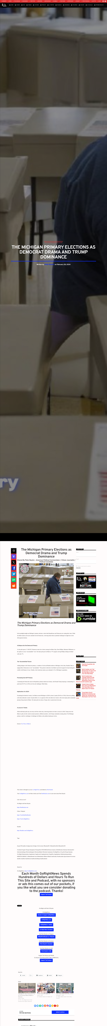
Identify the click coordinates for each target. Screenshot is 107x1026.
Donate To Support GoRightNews (46, 936)
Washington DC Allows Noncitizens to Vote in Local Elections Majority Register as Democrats (26, 1017)
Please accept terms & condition (84, 587)
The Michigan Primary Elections (53, 252)
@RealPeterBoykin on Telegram (46, 958)
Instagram (47, 1)
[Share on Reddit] (13, 607)
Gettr (94, 1)
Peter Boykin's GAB (46, 972)
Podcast (44, 5)
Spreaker (70, 1)
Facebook (25, 1)
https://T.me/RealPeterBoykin (24, 836)
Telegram (17, 1)
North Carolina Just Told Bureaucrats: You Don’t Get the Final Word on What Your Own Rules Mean (89, 693)
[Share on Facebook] (13, 590)
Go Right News (36, 811)
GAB (100, 1)
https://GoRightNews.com (31, 892)
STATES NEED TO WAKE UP (43, 1015)
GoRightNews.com (24, 815)
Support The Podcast (46, 916)
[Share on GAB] (13, 601)
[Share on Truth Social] (13, 578)
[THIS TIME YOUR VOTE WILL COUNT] (65, 1010)
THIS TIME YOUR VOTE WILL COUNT (64, 1015)
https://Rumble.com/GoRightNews (25, 852)
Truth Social (86, 1)
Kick (10, 1)
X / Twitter (51, 5)
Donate (4, 1)
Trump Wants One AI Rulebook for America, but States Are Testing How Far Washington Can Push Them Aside (86, 717)
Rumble (55, 1)
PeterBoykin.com (99, 5)
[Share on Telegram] (13, 596)
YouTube (62, 1)
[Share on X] (13, 584)
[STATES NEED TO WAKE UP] (46, 1010)
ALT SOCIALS (90, 5)
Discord (40, 1)
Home (12, 5)
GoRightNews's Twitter (46, 946)
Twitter (33, 1)
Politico (28, 745)
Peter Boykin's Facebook (46, 965)
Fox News (23, 745)
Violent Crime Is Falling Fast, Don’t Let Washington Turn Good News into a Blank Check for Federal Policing (86, 708)
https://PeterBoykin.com (22, 829)
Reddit (78, 1)
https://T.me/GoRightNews (23, 840)
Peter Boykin (49, 274)
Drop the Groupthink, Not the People (88, 686)
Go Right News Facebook (46, 951)
